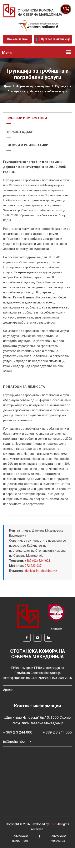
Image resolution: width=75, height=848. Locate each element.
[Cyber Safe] (56, 612)
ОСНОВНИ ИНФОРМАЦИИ (26, 118)
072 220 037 (33, 566)
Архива (8, 690)
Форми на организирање (33, 86)
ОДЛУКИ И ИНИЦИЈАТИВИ (27, 145)
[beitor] (37, 26)
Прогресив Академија (55, 39)
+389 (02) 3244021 (37, 561)
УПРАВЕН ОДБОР (19, 132)
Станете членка (17, 39)
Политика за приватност (20, 838)
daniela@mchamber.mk (41, 571)
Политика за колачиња (58, 838)
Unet (53, 824)
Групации (61, 86)
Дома (7, 86)
